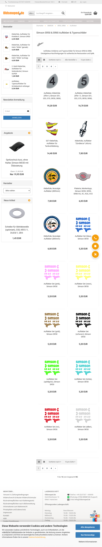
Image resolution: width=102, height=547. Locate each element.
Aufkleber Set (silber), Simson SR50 (83, 428)
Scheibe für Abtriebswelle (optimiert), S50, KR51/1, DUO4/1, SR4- (17, 230)
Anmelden (17, 118)
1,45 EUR (16, 238)
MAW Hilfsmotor (51, 21)
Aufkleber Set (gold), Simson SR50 (52, 332)
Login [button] (84, 2)
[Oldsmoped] (13, 13)
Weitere (90, 21)
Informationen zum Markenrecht (15, 507)
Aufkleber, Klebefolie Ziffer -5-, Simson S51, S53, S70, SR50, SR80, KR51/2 (83, 96)
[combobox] (55, 59)
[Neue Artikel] (29, 200)
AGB (5, 518)
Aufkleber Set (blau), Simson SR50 (83, 237)
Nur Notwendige (88, 535)
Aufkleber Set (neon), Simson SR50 (83, 285)
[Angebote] (29, 133)
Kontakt (64, 2)
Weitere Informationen (88, 542)
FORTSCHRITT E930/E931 (72, 21)
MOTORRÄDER (34, 21)
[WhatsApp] (95, 246)
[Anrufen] (95, 238)
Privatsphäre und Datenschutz (14, 510)
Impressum (7, 512)
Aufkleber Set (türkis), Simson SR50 (83, 380)
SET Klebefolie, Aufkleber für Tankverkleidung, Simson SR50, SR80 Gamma (52, 143)
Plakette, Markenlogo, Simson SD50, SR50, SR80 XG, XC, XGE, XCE (83, 191)
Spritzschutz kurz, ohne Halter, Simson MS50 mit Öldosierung (16, 162)
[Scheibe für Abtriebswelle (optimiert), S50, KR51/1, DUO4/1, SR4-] (17, 213)
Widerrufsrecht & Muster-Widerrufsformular (19, 498)
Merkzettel (11, 6)
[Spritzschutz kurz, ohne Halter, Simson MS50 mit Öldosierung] (17, 146)
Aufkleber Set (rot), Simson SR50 (52, 428)
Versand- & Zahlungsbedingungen (16, 495)
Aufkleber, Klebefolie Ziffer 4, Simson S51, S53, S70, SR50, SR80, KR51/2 (52, 96)
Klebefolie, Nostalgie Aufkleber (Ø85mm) (52, 189)
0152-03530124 (84, 497)
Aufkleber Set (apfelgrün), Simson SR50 (52, 381)
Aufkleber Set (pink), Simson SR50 (52, 285)
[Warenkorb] (95, 254)
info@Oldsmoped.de (82, 500)
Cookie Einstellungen (11, 521)
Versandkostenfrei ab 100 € (44, 2)
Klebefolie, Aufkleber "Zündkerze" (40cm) (83, 142)
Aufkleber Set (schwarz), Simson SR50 (83, 334)
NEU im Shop (8, 21)
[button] (73, 2)
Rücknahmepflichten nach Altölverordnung (19, 504)
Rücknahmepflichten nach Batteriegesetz (18, 501)
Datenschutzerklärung (37, 537)
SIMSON (21, 21)
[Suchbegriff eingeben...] (63, 13)
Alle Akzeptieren (88, 527)
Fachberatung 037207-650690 (19, 2)
